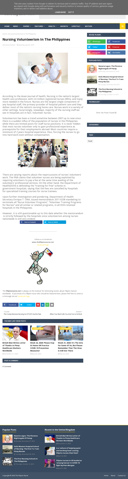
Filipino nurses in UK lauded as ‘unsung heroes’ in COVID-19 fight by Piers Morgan (69, 462)
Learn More (60, 12)
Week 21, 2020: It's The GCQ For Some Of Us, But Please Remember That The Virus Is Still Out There (70, 347)
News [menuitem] (15, 26)
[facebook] (116, 41)
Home (4, 34)
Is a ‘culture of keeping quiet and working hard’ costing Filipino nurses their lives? (68, 450)
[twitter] (96, 47)
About (113, 475)
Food (90, 141)
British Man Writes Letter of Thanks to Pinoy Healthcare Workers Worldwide (14, 347)
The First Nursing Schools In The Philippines (110, 90)
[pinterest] (116, 47)
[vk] (116, 52)
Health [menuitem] (51, 26)
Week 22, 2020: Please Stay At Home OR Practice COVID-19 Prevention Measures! (42, 347)
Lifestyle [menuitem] (76, 26)
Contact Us (122, 475)
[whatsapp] (96, 41)
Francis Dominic (10, 45)
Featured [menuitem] (39, 26)
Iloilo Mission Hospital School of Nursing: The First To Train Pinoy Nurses (111, 79)
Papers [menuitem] (26, 26)
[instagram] (96, 52)
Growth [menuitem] (64, 26)
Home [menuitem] (6, 26)
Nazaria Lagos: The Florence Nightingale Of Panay (110, 67)
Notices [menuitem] (88, 26)
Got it (71, 12)
